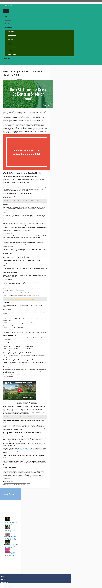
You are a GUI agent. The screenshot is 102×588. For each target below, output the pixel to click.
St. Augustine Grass (12, 35)
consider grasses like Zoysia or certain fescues (25, 448)
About (3, 575)
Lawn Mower (8, 24)
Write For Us (8, 58)
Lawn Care (8, 20)
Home (6, 16)
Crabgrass (10, 43)
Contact (4, 576)
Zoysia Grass (10, 39)
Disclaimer (4, 578)
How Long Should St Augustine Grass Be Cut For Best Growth (17, 484)
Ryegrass (10, 50)
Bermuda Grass (11, 31)
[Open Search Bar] (4, 63)
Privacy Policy (5, 581)
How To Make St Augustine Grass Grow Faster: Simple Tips (17, 483)
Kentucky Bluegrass (12, 54)
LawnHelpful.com (7, 5)
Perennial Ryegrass (12, 46)
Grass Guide (8, 27)
